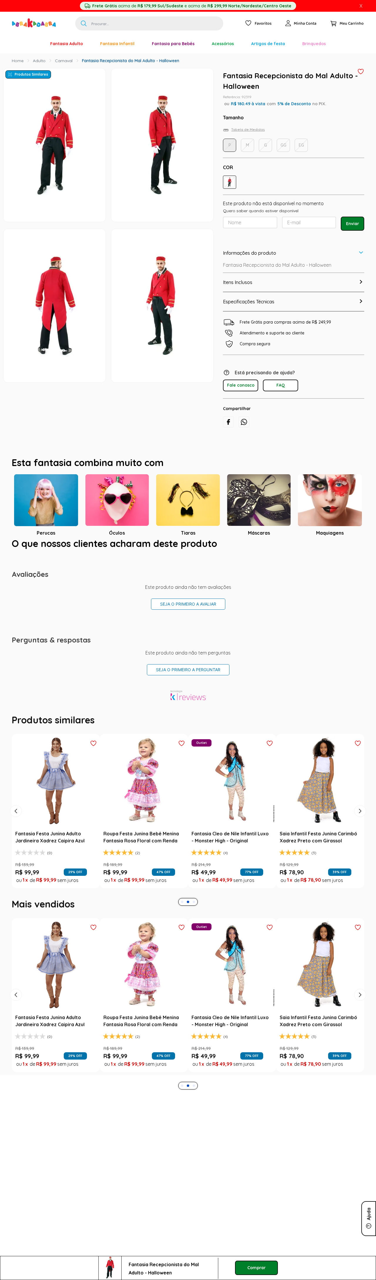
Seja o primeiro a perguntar (188, 669)
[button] (229, 182)
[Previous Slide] (16, 811)
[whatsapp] (244, 422)
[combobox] (149, 23)
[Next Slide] (360, 811)
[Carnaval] (33, 43)
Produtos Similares (31, 74)
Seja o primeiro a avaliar (188, 603)
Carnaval (64, 60)
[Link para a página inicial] (18, 60)
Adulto (39, 60)
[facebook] (228, 422)
